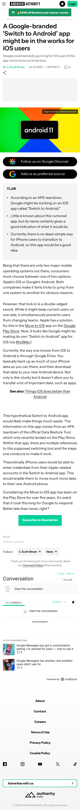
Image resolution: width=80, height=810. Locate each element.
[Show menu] (4, 4)
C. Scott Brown (16, 67)
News (6, 536)
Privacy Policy (40, 743)
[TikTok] (75, 764)
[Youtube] (40, 764)
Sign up (70, 573)
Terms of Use (40, 732)
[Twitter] (58, 764)
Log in (61, 573)
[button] (40, 4)
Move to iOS (35, 326)
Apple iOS (18, 541)
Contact (40, 711)
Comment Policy (33, 565)
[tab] (14, 602)
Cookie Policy (40, 753)
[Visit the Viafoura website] (69, 679)
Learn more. (68, 19)
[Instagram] (22, 764)
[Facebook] (5, 764)
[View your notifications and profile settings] (73, 602)
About (40, 701)
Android (7, 541)
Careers (40, 722)
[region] (40, 627)
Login (72, 4)
